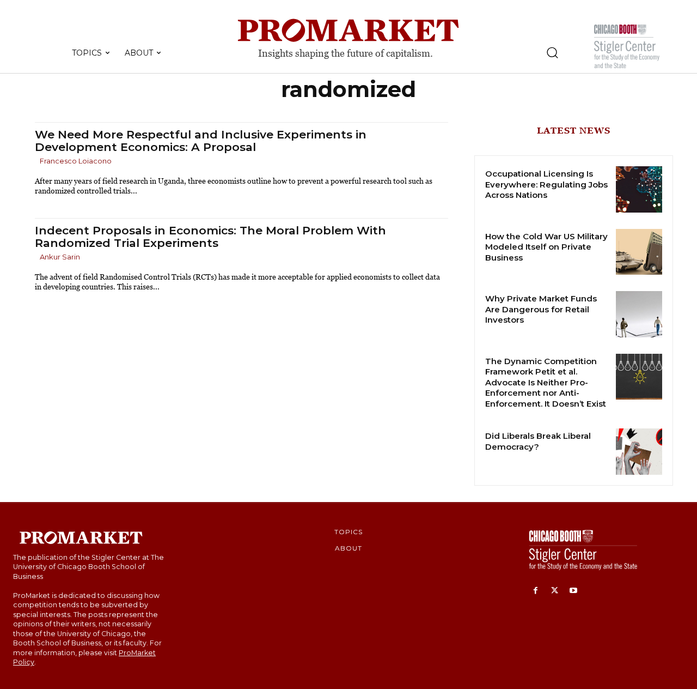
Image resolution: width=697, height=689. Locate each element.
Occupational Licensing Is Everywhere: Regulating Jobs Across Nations (546, 184)
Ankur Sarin (60, 256)
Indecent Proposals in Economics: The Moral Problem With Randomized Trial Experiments (210, 236)
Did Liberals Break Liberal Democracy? (538, 441)
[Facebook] (535, 591)
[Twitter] (554, 591)
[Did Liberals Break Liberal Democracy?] (639, 451)
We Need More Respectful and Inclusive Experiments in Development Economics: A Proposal (200, 141)
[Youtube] (573, 591)
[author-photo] (36, 161)
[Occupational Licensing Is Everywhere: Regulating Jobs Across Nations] (639, 189)
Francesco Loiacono (76, 160)
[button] (552, 52)
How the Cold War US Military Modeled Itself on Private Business (546, 247)
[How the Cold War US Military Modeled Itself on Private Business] (639, 252)
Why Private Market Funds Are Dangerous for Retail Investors (541, 309)
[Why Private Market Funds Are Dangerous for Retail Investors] (639, 314)
